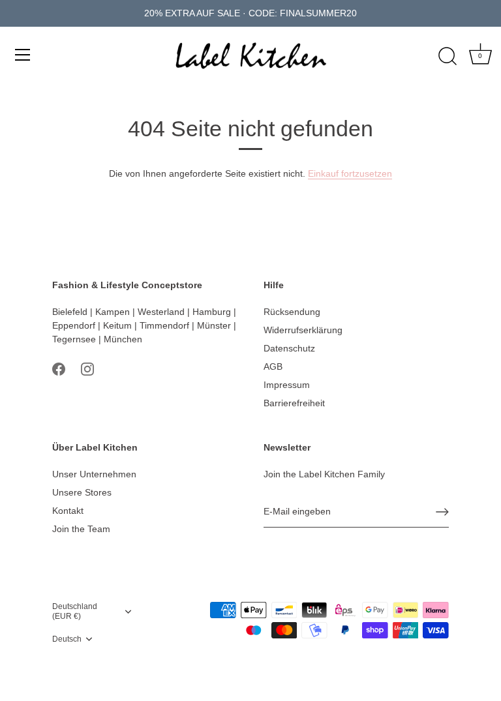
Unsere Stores (82, 492)
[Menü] (22, 54)
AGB (273, 366)
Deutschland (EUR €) (74, 611)
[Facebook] (58, 368)
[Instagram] (87, 368)
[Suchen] (447, 56)
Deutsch (67, 639)
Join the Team (81, 529)
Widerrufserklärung (303, 330)
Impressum (287, 385)
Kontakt (68, 510)
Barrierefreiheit (294, 403)
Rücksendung (292, 311)
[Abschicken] (442, 511)
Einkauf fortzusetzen (350, 173)
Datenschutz (289, 348)
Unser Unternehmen (94, 474)
